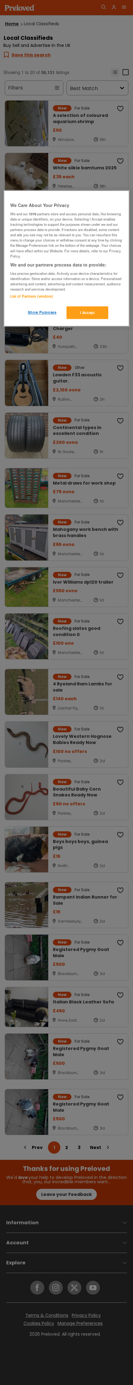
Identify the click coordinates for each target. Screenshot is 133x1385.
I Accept (87, 312)
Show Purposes (42, 312)
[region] (66, 258)
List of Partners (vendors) (31, 296)
